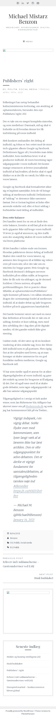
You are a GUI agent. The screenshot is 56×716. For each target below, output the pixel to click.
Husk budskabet (15, 663)
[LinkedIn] (23, 3)
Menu (29, 41)
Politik (13, 89)
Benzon (13, 538)
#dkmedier (20, 486)
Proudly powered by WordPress (19, 711)
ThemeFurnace (27, 714)
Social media (28, 89)
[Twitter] (28, 3)
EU (4, 89)
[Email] (38, 3)
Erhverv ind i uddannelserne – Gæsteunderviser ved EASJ (21, 562)
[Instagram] (33, 3)
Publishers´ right (15, 670)
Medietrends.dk (34, 406)
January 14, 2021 (23, 519)
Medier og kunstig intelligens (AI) (23, 657)
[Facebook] (18, 3)
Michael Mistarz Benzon (28, 18)
